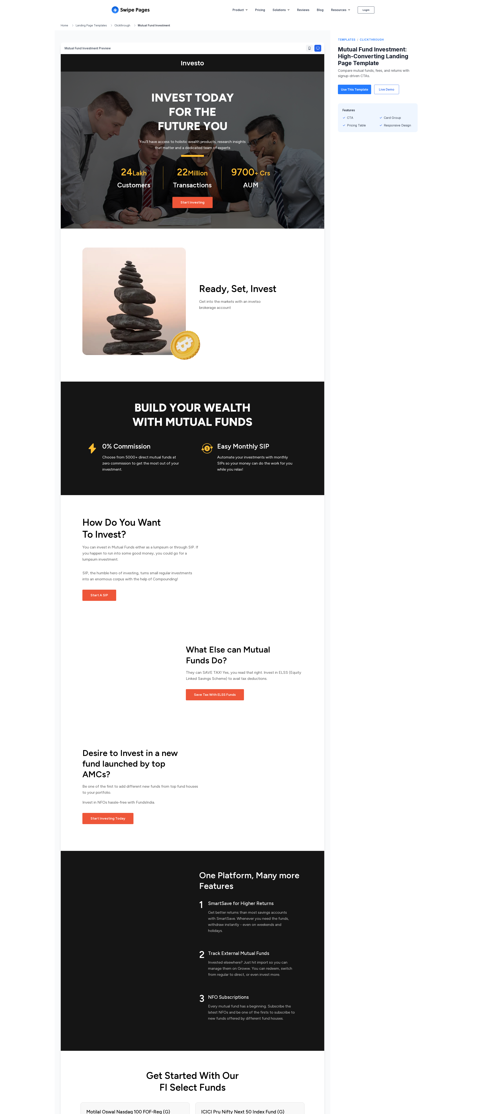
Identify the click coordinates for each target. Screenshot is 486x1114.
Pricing (260, 10)
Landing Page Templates (91, 25)
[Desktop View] (317, 48)
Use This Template (354, 89)
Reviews (303, 10)
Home (64, 25)
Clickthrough (122, 25)
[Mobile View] (309, 48)
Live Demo (386, 89)
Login (366, 9)
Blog (320, 10)
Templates (347, 39)
